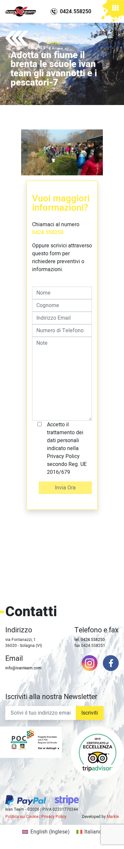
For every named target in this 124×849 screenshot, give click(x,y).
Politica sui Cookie (21, 817)
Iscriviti (89, 713)
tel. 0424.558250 (89, 640)
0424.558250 (47, 232)
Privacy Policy (53, 817)
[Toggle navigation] (115, 9)
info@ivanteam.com (23, 668)
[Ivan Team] (20, 11)
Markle (113, 817)
